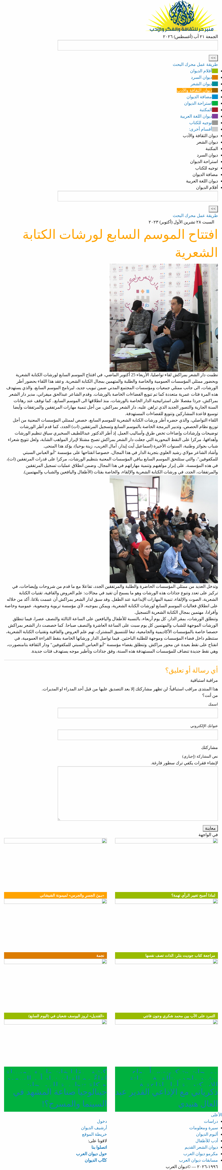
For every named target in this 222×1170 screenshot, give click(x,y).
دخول (102, 1121)
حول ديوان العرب (91, 1153)
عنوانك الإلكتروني (204, 726)
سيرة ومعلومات (203, 1127)
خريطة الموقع (94, 1134)
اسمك (213, 704)
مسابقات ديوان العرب (198, 1160)
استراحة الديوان (198, 103)
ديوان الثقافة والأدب (194, 90)
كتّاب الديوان (96, 1160)
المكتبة (206, 109)
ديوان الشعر (201, 84)
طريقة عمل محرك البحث (195, 64)
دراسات (211, 1121)
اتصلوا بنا (99, 1147)
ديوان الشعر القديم (201, 1147)
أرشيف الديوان (94, 1127)
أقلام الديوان (201, 71)
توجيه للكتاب (200, 122)
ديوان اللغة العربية (196, 116)
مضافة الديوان (199, 96)
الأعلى (216, 1115)
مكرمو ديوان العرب (200, 1153)
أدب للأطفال (206, 1140)
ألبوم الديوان (207, 1134)
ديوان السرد (201, 77)
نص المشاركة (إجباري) (200, 756)
